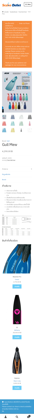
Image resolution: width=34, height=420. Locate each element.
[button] (29, 74)
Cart (26, 415)
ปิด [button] (3, 411)
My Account (5, 417)
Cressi (17, 279)
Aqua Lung (17, 381)
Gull (8, 141)
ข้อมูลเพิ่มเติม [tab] (6, 174)
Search (17, 417)
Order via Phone (24, 23)
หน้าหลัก (6, 12)
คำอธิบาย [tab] (5, 169)
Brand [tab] (4, 179)
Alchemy (17, 330)
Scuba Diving (13, 12)
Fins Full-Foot (23, 12)
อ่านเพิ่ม (17, 286)
